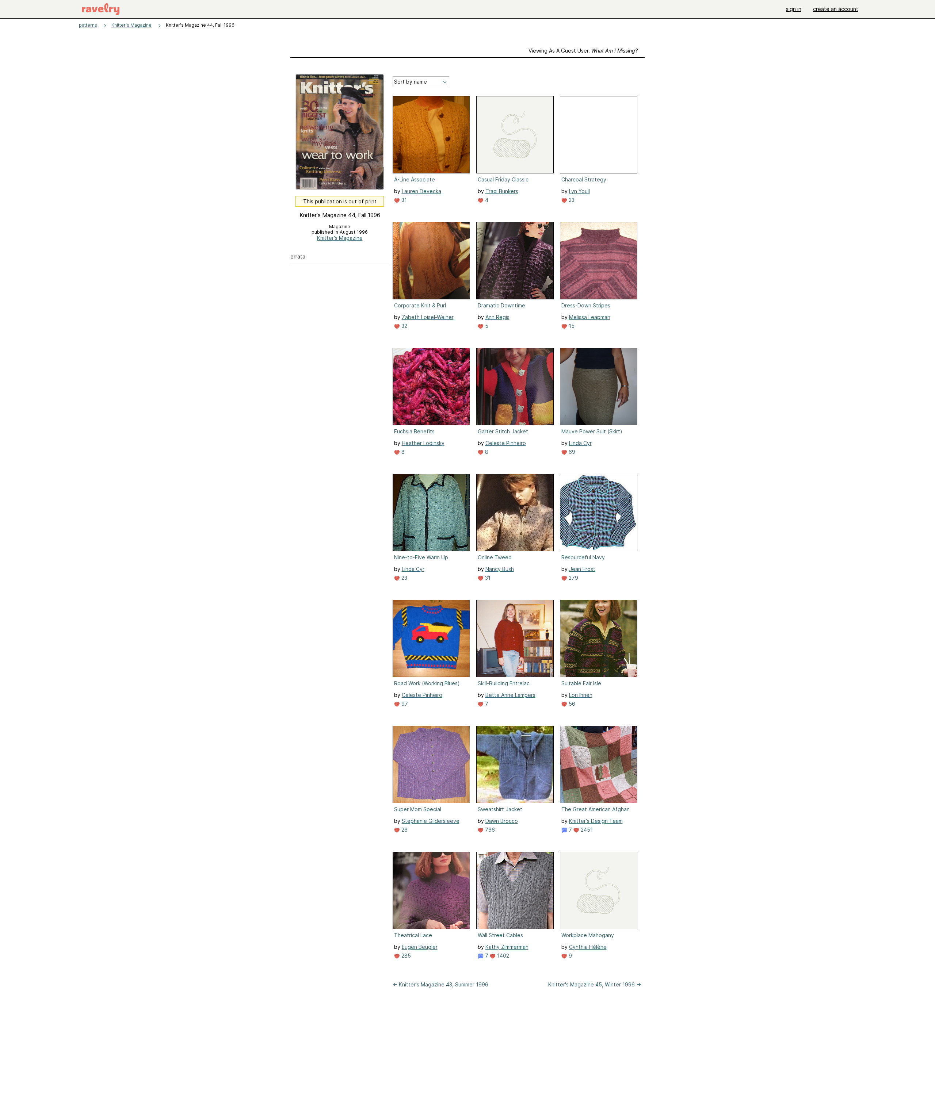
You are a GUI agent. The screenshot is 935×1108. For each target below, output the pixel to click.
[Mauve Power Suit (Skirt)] (598, 386)
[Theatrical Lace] (431, 890)
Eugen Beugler (420, 947)
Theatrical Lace (413, 935)
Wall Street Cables (500, 935)
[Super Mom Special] (431, 764)
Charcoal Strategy (583, 179)
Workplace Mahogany (587, 935)
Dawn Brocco (501, 821)
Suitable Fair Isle (581, 683)
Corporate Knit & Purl (420, 305)
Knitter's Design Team (596, 821)
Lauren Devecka (421, 191)
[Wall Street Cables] (515, 890)
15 (571, 326)
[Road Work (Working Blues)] (431, 638)
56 (571, 704)
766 (489, 830)
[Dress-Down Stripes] (598, 260)
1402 (502, 955)
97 (404, 704)
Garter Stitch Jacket (503, 431)
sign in (793, 9)
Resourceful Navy (583, 557)
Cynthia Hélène (588, 947)
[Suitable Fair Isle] (598, 638)
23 (571, 200)
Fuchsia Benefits (414, 431)
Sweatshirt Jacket (500, 809)
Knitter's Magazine (131, 25)
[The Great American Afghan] (598, 764)
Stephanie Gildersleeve (430, 821)
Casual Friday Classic (503, 179)
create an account (835, 9)
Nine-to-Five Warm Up (421, 557)
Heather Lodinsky (423, 443)
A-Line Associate (414, 179)
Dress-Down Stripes (585, 305)
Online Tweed (495, 557)
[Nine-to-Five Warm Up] (431, 512)
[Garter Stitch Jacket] (515, 386)
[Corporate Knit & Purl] (431, 260)
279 (572, 578)
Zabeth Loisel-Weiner (428, 317)
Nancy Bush (499, 569)
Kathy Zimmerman (506, 947)
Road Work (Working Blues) (427, 683)
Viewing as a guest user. (583, 50)
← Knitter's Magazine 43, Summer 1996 (440, 984)
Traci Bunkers (501, 191)
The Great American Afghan (595, 809)
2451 (586, 830)
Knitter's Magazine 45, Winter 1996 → (594, 984)
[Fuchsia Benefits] (431, 386)
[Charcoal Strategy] (598, 134)
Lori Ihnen (580, 695)
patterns (88, 25)
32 (403, 326)
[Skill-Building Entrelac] (515, 638)
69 (571, 452)
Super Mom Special (417, 809)
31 (403, 200)
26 (404, 830)
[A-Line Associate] (431, 134)
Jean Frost (582, 569)
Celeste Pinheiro (505, 443)
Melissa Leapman (589, 317)
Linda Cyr (580, 443)
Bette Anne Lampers (510, 695)
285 (405, 955)
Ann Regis (497, 317)
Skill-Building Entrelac (504, 683)
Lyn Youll (579, 191)
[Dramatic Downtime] (515, 260)
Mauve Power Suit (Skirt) (591, 431)
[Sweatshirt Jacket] (515, 764)
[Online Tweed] (515, 512)
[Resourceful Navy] (598, 512)
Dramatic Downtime (501, 305)
